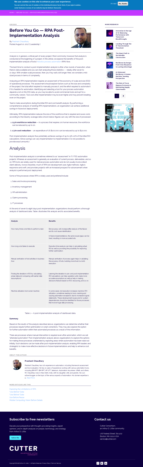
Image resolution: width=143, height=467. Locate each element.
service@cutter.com (108, 439)
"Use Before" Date (16, 392)
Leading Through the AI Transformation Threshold (123, 46)
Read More (31, 378)
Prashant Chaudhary (20, 41)
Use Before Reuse (16, 397)
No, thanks (123, 4)
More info (57, 8)
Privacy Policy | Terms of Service (51, 463)
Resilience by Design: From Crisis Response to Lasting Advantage (124, 65)
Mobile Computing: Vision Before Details (26, 400)
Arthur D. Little (24, 463)
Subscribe (15, 438)
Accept (113, 4)
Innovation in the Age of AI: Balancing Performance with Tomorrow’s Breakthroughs (123, 35)
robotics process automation (49, 62)
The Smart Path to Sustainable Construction (122, 55)
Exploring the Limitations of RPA (22, 389)
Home (11, 12)
